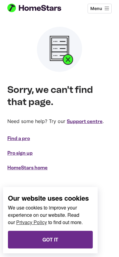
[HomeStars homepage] (39, 8)
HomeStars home (27, 168)
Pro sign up (20, 153)
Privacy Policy (31, 222)
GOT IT (50, 239)
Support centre (85, 121)
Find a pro (18, 138)
